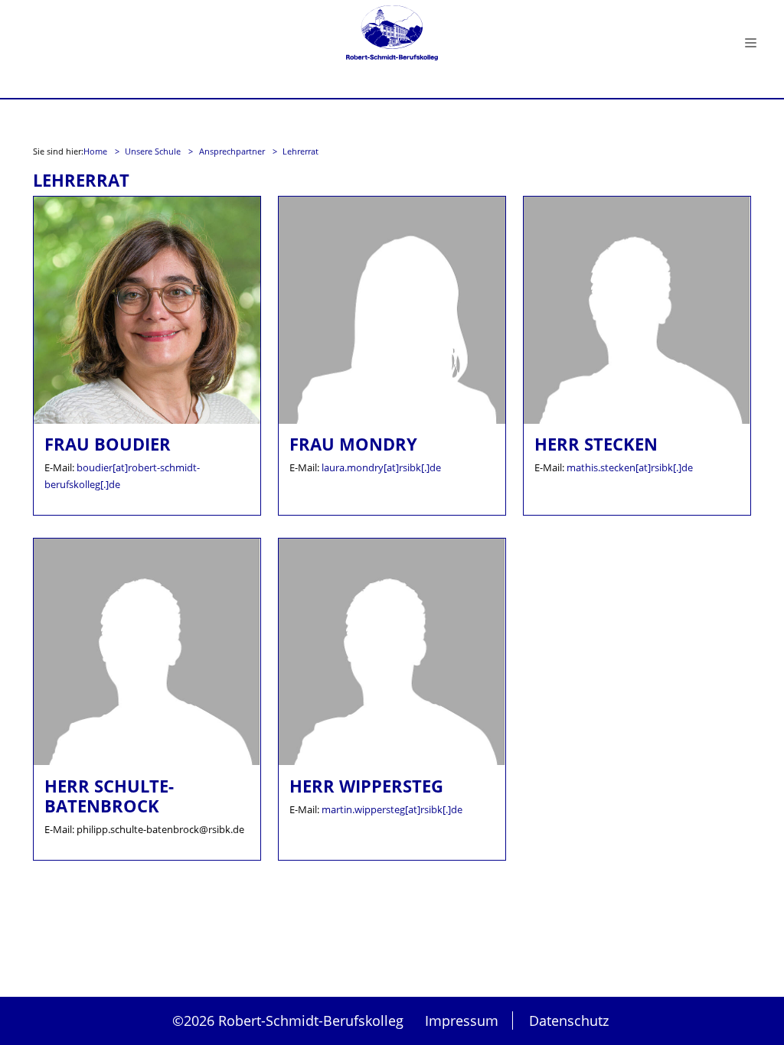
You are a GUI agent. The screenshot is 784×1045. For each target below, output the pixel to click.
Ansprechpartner (233, 151)
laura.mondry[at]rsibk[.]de (381, 467)
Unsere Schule (154, 151)
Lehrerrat (300, 151)
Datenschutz (569, 1020)
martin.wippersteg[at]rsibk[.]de (392, 809)
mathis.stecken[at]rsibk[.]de (630, 467)
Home (96, 151)
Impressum (461, 1020)
